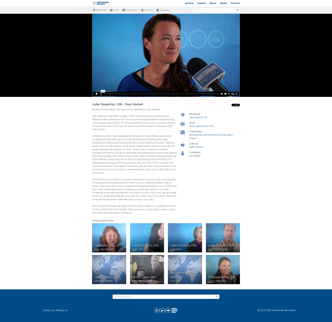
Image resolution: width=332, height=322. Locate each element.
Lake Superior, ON (198, 117)
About (212, 3)
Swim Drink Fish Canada (284, 310)
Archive (189, 3)
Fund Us (235, 3)
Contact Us (48, 310)
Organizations (131, 10)
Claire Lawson (196, 147)
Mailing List (61, 310)
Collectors (148, 10)
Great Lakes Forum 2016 (201, 126)
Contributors (165, 10)
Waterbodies (101, 10)
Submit (202, 3)
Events (116, 10)
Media (223, 3)
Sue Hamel (194, 155)
